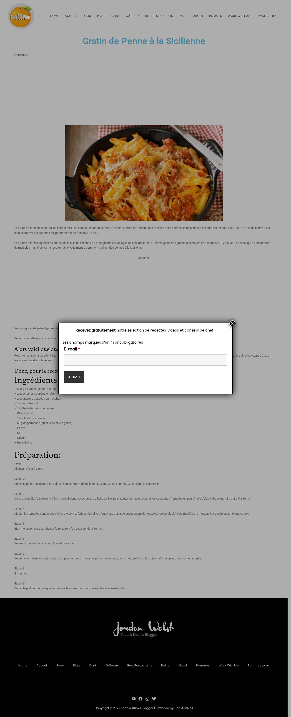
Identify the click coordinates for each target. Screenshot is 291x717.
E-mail (72, 349)
